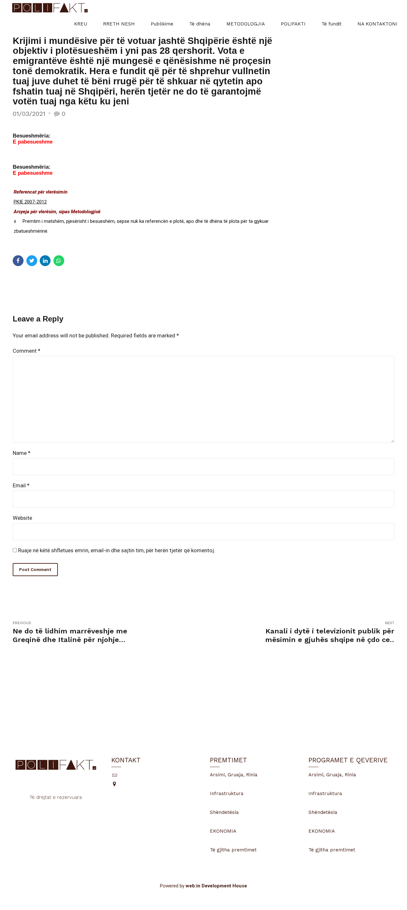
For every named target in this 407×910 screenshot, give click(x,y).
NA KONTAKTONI (377, 24)
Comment (26, 351)
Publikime (162, 24)
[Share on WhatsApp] (58, 260)
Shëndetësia (224, 812)
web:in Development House (216, 886)
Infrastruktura (227, 793)
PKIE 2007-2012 (30, 202)
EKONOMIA (223, 831)
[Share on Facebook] (18, 260)
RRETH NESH (119, 24)
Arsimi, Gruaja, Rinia (234, 775)
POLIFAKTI (293, 24)
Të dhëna (199, 24)
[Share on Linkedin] (45, 260)
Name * (22, 453)
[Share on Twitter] (31, 260)
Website (22, 518)
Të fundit (331, 24)
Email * (21, 485)
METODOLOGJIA (245, 24)
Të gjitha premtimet (233, 850)
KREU (80, 24)
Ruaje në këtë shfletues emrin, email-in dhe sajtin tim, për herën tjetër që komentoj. (116, 550)
